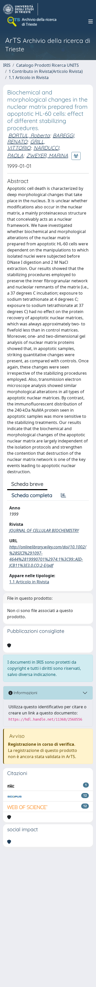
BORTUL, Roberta (29, 135)
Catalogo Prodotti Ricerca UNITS (47, 65)
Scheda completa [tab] (32, 495)
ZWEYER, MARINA (47, 155)
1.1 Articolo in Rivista (29, 77)
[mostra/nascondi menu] (90, 21)
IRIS (6, 65)
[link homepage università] (32, 21)
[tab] (63, 495)
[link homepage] (20, 9)
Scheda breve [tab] (27, 484)
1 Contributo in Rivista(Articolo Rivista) (46, 71)
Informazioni (25, 692)
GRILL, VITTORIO (26, 144)
